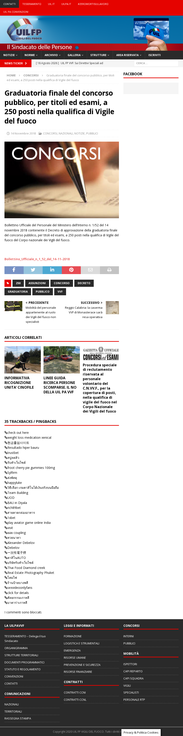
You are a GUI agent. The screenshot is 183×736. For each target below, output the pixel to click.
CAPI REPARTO (133, 671)
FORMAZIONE (73, 636)
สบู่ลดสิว (13, 457)
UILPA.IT (66, 4)
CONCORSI (50, 133)
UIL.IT (51, 4)
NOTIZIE (9, 55)
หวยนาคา (14, 537)
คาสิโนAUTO (16, 558)
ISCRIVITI (154, 55)
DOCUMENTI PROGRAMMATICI (24, 662)
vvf (60, 292)
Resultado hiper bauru (23, 447)
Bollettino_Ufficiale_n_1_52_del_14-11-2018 (37, 259)
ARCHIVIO (51, 55)
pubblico (43, 292)
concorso (62, 283)
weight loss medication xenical (29, 437)
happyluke (14, 482)
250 (18, 283)
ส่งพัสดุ (12, 478)
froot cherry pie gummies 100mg (31, 468)
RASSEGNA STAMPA (17, 718)
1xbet (11, 518)
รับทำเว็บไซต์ (16, 462)
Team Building (17, 493)
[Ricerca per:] (156, 63)
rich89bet (14, 507)
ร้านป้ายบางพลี (17, 583)
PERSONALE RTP (134, 700)
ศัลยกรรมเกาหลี (18, 598)
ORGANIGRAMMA (16, 648)
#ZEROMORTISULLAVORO (93, 4)
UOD (11, 497)
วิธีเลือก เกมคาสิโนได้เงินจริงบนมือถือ (33, 487)
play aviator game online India (29, 522)
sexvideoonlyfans (19, 587)
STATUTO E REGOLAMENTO (22, 669)
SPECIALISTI (131, 692)
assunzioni (37, 283)
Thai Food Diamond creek (26, 568)
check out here (18, 432)
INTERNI (128, 636)
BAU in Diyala (17, 503)
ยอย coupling (16, 533)
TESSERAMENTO (31, 4)
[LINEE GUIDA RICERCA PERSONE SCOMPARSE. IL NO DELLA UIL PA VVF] (62, 359)
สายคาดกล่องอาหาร (21, 512)
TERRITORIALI (13, 711)
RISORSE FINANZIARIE (78, 672)
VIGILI (127, 686)
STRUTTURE (98, 55)
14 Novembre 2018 (23, 133)
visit (10, 528)
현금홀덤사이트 (18, 442)
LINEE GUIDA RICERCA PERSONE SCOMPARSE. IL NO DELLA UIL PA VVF (60, 384)
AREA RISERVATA (127, 55)
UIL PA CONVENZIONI (15, 11)
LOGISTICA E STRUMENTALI (81, 643)
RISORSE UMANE (75, 658)
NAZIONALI (66, 133)
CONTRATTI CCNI (75, 692)
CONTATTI (9, 4)
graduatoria (18, 292)
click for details (18, 593)
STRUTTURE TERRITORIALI (21, 655)
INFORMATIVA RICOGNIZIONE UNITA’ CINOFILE (19, 382)
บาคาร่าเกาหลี (17, 602)
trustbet (13, 453)
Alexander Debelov (21, 543)
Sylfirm (12, 472)
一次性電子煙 (16, 552)
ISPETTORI (130, 664)
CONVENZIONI (13, 676)
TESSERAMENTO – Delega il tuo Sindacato (25, 638)
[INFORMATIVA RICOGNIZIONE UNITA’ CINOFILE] (22, 359)
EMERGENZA (72, 650)
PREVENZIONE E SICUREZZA (82, 665)
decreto (84, 283)
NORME (30, 55)
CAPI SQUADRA (133, 678)
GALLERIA (74, 55)
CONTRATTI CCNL (75, 700)
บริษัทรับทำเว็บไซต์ (20, 562)
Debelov (13, 547)
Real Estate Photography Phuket (30, 572)
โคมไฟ (12, 577)
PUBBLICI (92, 133)
